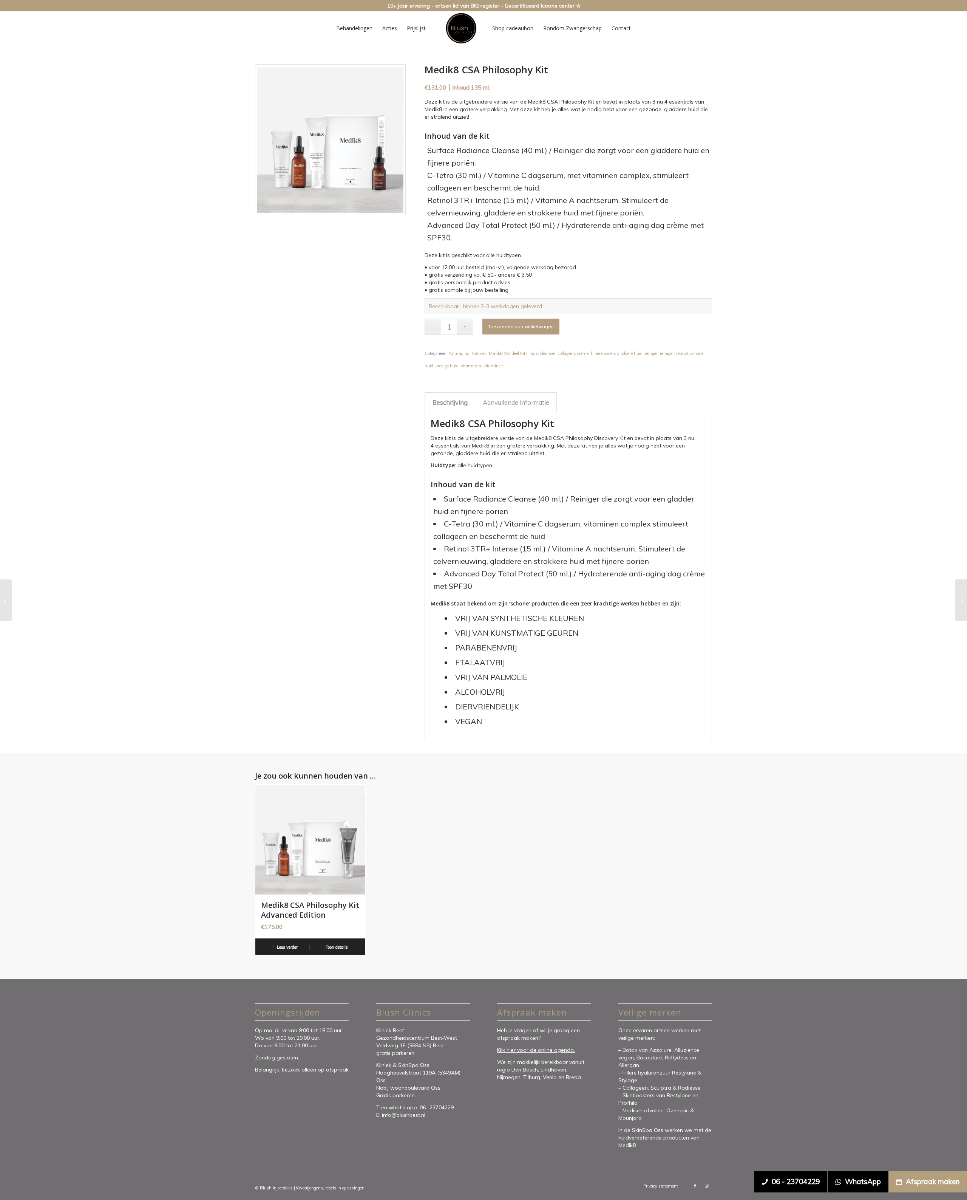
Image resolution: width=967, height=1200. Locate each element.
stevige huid (447, 366)
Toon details (336, 947)
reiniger (667, 353)
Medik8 (627, 1145)
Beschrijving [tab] (450, 402)
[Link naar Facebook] (695, 1185)
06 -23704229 (437, 1107)
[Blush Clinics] (461, 28)
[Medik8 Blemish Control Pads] (961, 600)
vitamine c (494, 366)
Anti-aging (459, 353)
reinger (651, 353)
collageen (566, 353)
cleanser (548, 353)
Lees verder (287, 947)
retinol (682, 353)
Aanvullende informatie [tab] (516, 402)
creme (583, 353)
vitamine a (471, 366)
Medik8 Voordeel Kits (508, 353)
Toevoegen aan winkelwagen (521, 326)
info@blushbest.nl (403, 1115)
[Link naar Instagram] (706, 1185)
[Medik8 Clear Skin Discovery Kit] (6, 600)
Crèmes (479, 353)
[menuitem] (354, 28)
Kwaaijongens (309, 1188)
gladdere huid (630, 353)
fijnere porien (603, 353)
